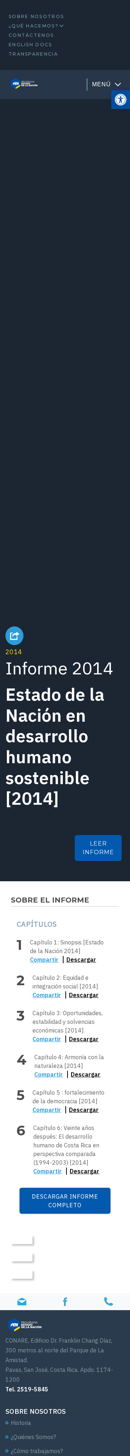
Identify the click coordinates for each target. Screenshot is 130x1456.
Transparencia (33, 54)
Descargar (81, 959)
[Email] (21, 1301)
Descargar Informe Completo (65, 1201)
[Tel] (108, 1301)
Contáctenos (31, 35)
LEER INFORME (98, 848)
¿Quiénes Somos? (33, 1436)
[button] (120, 99)
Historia (21, 1422)
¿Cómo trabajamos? (37, 1451)
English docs (30, 44)
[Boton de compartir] (14, 635)
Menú (101, 84)
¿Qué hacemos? (33, 26)
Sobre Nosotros (36, 16)
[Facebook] (65, 1301)
